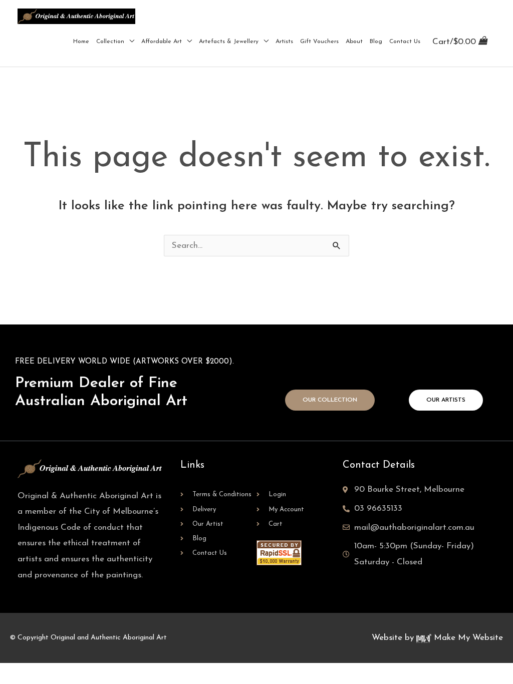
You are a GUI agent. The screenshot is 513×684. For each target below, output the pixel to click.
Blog (376, 42)
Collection (110, 42)
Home (81, 42)
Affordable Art (161, 42)
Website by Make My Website (437, 637)
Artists (284, 42)
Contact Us (404, 42)
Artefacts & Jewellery (229, 42)
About (354, 42)
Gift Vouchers (319, 42)
